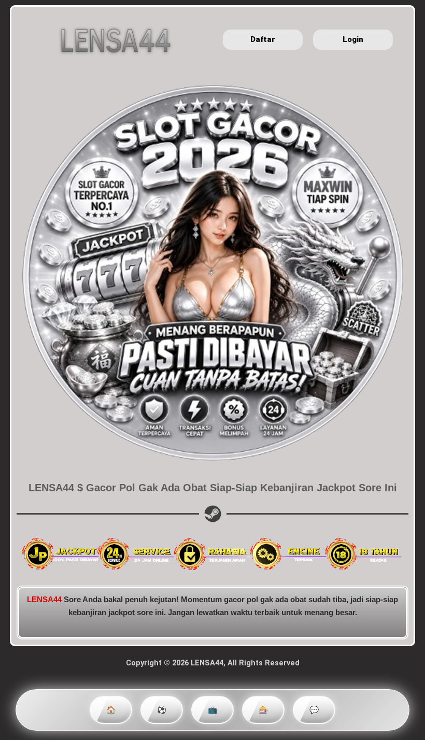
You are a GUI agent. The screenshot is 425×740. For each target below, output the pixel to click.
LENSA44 (44, 599)
